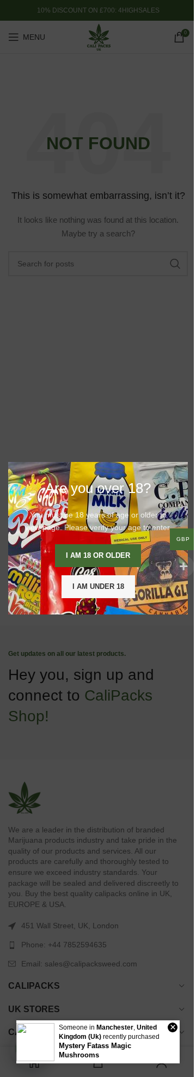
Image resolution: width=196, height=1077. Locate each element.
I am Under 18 (98, 587)
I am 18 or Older (98, 556)
